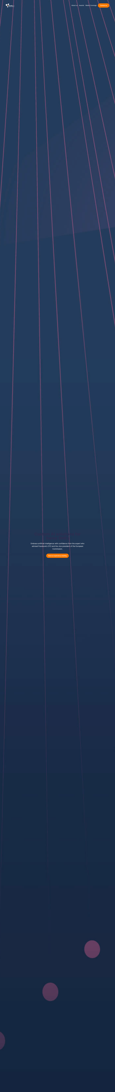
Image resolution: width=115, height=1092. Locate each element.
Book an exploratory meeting (57, 556)
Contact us (103, 5)
